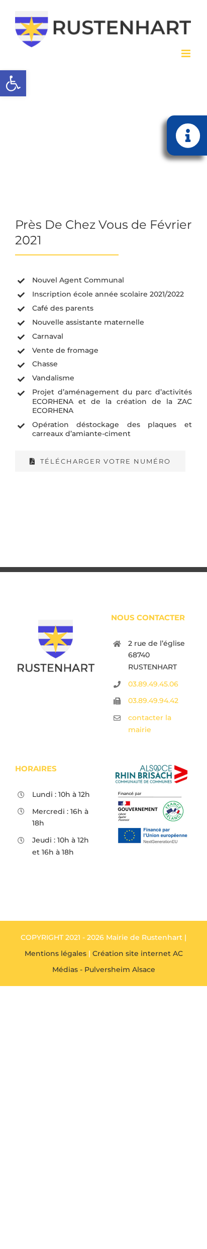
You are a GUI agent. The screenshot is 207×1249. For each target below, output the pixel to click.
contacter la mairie (149, 723)
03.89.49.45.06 (153, 683)
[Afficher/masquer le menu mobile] (186, 53)
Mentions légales (55, 953)
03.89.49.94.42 (153, 700)
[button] (13, 83)
